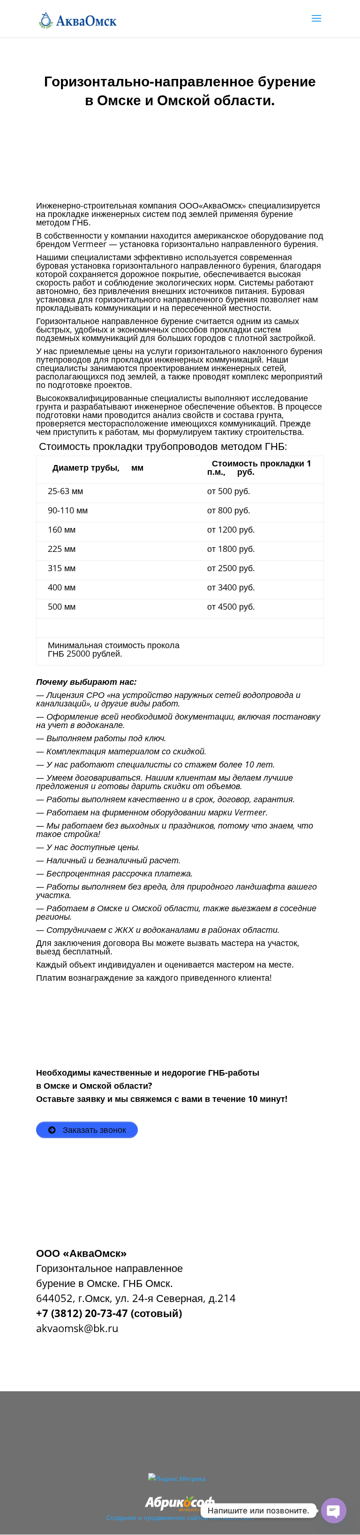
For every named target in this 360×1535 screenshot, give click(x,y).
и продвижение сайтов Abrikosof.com (196, 1517)
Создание (121, 1517)
